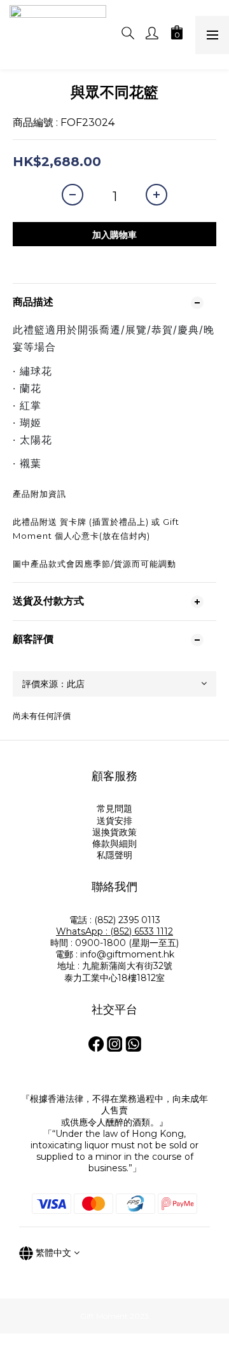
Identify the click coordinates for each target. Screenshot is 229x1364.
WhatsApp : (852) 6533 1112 (114, 931)
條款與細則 (114, 843)
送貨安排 (114, 820)
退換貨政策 (114, 832)
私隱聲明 (114, 855)
